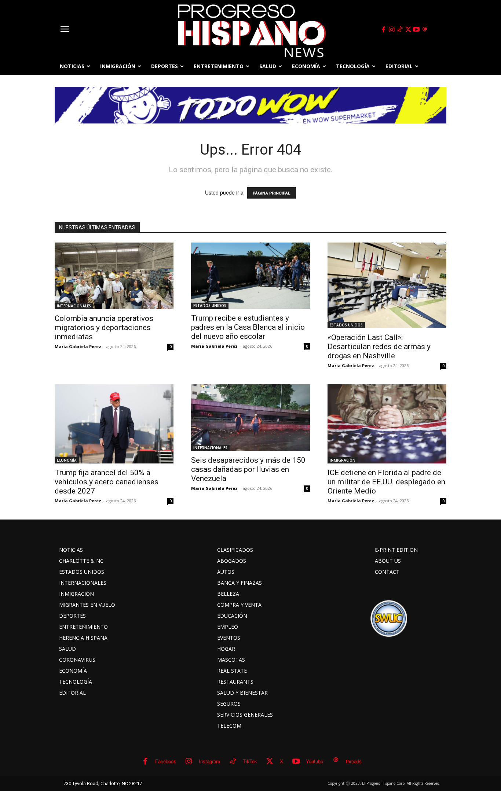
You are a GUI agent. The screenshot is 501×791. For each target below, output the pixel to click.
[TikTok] (400, 30)
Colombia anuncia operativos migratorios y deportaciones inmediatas (104, 327)
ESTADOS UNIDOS (209, 305)
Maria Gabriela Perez (78, 346)
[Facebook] (383, 30)
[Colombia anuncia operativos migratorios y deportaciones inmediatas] (114, 276)
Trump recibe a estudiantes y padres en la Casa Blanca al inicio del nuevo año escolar (248, 327)
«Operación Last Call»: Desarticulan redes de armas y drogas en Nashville (379, 346)
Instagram (209, 761)
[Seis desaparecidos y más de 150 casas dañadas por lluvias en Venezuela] (250, 417)
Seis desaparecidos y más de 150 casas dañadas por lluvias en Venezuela (248, 469)
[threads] (425, 30)
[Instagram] (392, 30)
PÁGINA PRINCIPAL (271, 193)
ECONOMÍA (67, 460)
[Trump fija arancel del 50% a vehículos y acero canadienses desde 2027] (114, 423)
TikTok (250, 761)
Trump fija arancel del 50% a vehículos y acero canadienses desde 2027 (106, 481)
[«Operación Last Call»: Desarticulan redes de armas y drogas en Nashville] (387, 285)
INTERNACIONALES (74, 305)
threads (354, 761)
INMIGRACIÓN (342, 460)
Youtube (314, 761)
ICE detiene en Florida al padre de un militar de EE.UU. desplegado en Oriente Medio (386, 481)
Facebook (165, 761)
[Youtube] (417, 30)
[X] (408, 30)
